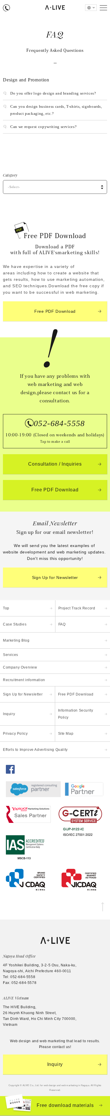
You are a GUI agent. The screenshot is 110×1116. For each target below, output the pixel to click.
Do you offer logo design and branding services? (53, 93)
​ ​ (55, 431)
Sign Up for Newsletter (55, 577)
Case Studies (14, 624)
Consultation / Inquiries (55, 464)
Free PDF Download (55, 311)
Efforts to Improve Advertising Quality (35, 750)
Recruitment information (24, 680)
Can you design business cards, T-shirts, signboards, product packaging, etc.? (56, 110)
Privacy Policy (15, 734)
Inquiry (9, 714)
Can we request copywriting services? (43, 126)
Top (6, 608)
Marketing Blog (16, 640)
